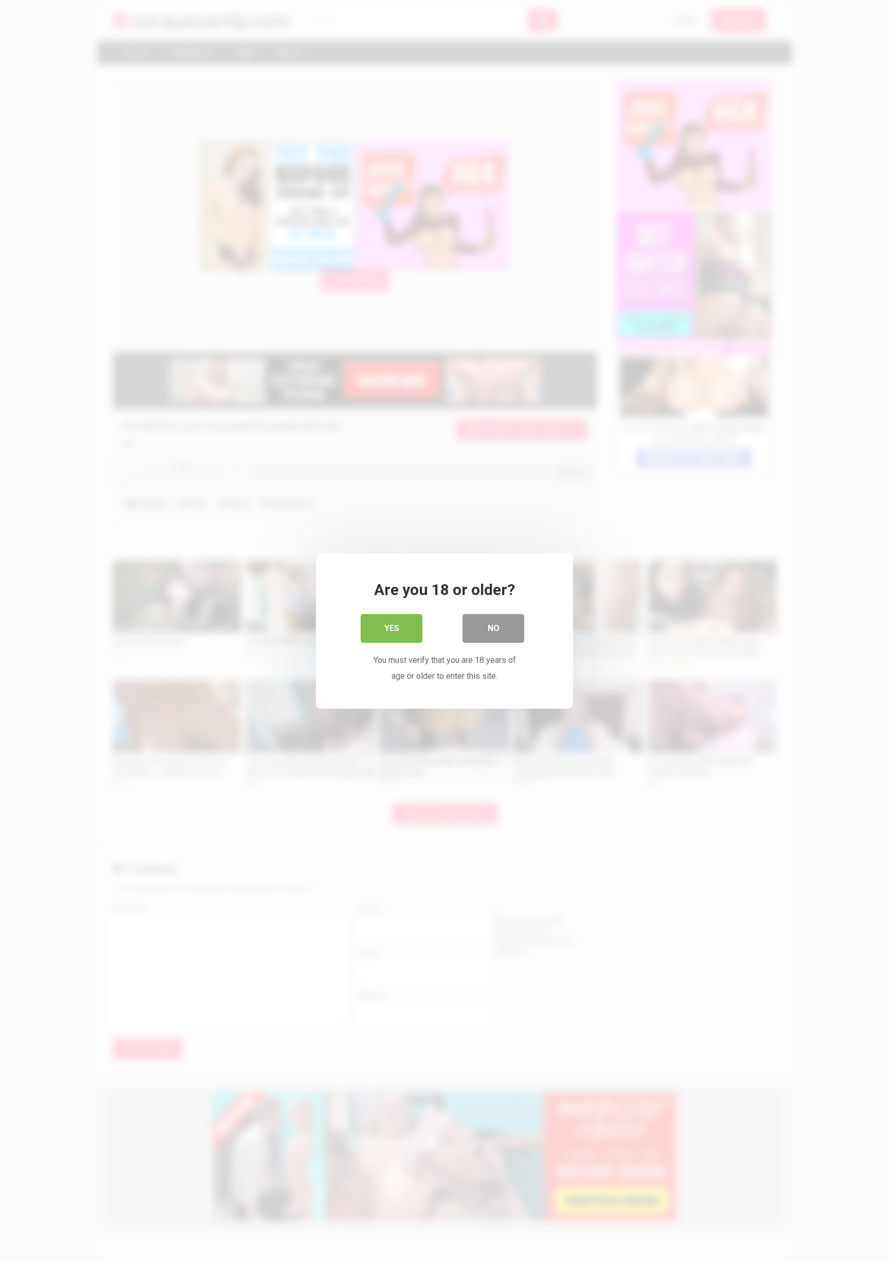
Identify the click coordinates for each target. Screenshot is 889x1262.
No (494, 628)
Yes (391, 628)
